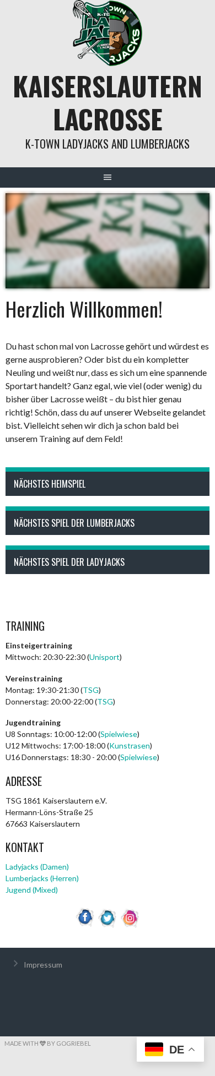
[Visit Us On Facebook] (85, 925)
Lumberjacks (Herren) (42, 878)
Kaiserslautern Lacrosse (107, 102)
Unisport (104, 657)
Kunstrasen (129, 745)
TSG (91, 690)
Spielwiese (118, 734)
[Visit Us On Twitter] (107, 925)
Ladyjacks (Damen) (37, 866)
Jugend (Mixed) (32, 889)
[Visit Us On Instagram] (130, 925)
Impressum (43, 964)
